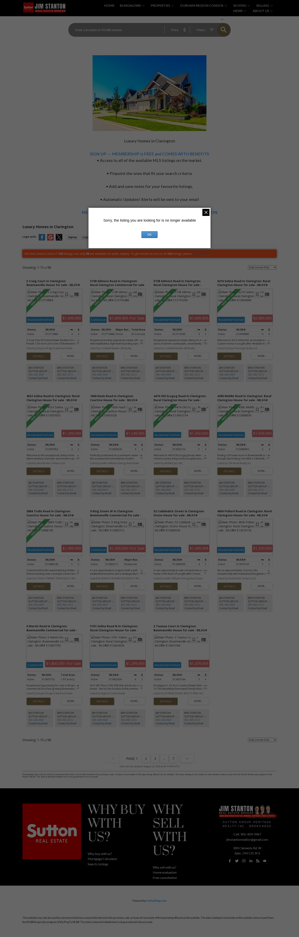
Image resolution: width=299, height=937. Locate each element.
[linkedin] (251, 861)
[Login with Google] (50, 239)
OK (149, 234)
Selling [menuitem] (262, 5)
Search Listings (98, 864)
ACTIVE (212, 19)
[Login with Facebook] (42, 239)
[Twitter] (237, 861)
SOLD (228, 19)
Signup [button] (72, 237)
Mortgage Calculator (102, 859)
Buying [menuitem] (240, 5)
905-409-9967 (36, 374)
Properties (160, 5)
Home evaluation (165, 872)
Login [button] (86, 237)
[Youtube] (265, 861)
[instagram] (244, 861)
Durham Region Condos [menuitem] (201, 5)
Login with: (29, 236)
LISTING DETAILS (38, 356)
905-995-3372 (65, 374)
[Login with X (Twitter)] (59, 239)
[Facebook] (230, 861)
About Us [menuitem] (261, 11)
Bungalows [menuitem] (130, 5)
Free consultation (165, 878)
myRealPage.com (157, 900)
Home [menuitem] (109, 5)
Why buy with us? (100, 854)
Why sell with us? (164, 867)
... (164, 758)
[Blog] (258, 861)
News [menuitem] (238, 11)
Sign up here (201, 254)
